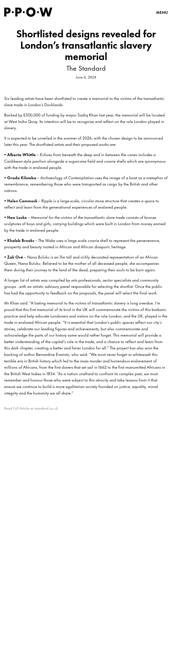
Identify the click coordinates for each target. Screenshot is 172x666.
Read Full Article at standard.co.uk (31, 408)
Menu (162, 12)
